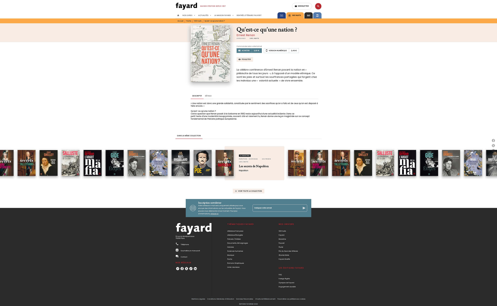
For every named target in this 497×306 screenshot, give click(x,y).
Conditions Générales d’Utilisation (220, 299)
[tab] (178, 15)
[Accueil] (186, 6)
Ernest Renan (246, 35)
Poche (188, 21)
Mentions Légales (198, 299)
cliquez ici (214, 214)
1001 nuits (198, 21)
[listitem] (178, 268)
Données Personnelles (244, 299)
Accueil (180, 21)
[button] (302, 6)
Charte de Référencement (265, 299)
